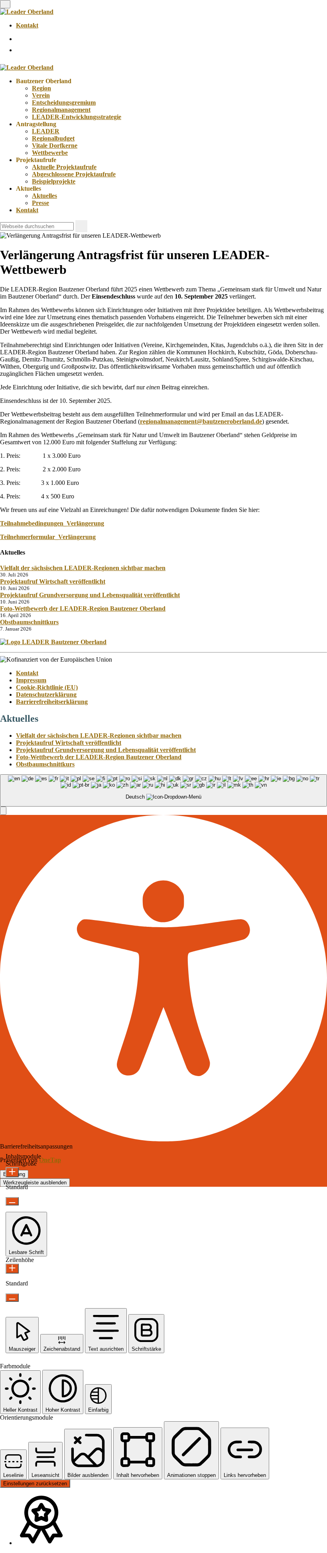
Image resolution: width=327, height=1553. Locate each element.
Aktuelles (44, 195)
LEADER (45, 131)
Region (41, 88)
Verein (41, 95)
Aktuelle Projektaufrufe (64, 167)
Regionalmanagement (61, 109)
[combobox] (163, 790)
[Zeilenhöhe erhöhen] (12, 1269)
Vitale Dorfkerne (54, 145)
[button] (3, 811)
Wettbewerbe (50, 152)
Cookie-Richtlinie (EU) (47, 687)
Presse (40, 202)
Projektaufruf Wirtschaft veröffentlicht (52, 581)
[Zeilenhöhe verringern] (12, 1297)
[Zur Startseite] (26, 11)
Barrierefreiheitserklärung (52, 701)
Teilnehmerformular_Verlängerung (48, 536)
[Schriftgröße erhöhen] (12, 1172)
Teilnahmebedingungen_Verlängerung (52, 523)
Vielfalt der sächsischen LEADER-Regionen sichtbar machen (82, 568)
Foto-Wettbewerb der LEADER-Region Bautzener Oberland (82, 608)
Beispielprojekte (53, 181)
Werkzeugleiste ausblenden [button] (35, 1183)
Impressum (31, 680)
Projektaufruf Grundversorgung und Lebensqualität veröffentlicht (90, 595)
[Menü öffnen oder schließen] (5, 4)
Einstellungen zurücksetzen (35, 1484)
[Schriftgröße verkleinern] (12, 1201)
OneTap (50, 1159)
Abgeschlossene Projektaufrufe (74, 174)
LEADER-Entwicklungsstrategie (76, 116)
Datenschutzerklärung (46, 694)
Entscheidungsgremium (64, 102)
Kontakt (27, 25)
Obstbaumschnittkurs (29, 622)
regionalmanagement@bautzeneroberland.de (201, 421)
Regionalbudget (53, 138)
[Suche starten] (81, 226)
